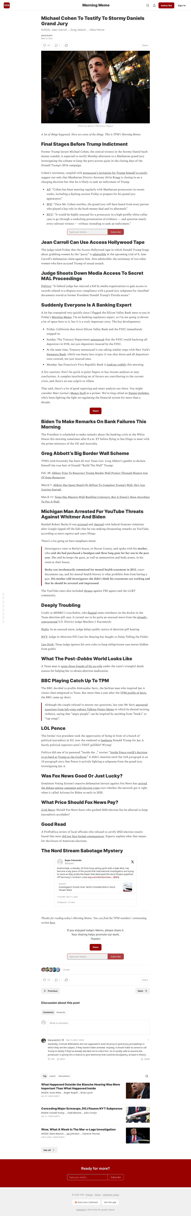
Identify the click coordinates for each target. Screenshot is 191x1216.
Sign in (182, 5)
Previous (52, 990)
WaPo (45, 629)
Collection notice (111, 1194)
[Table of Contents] (3, 608)
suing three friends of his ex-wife (81, 666)
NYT (50, 214)
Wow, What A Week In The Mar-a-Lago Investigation (78, 1129)
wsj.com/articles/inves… (100, 877)
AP (48, 189)
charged (99, 524)
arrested (82, 524)
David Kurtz (46, 35)
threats (88, 591)
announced (97, 339)
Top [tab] (44, 1076)
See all (47, 1150)
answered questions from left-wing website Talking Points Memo (96, 707)
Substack (80, 1209)
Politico (46, 286)
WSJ (49, 204)
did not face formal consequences (83, 836)
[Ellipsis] (148, 1039)
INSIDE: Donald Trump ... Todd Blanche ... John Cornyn (69, 1112)
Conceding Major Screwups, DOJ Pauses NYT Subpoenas (81, 1108)
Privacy (89, 1194)
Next (140, 990)
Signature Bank (56, 354)
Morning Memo (61, 317)
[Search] (148, 5)
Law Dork (47, 644)
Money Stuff (78, 393)
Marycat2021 (54, 1039)
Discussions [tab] (64, 1076)
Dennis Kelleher (138, 393)
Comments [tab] (48, 1012)
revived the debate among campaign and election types (94, 785)
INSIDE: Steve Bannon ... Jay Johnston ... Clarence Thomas (70, 1133)
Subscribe (166, 5)
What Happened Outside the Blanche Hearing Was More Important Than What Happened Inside (80, 1086)
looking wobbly (116, 365)
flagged (92, 613)
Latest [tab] (52, 1076)
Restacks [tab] (61, 1012)
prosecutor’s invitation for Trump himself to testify (115, 173)
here (52, 923)
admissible (99, 254)
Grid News (48, 810)
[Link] (37, 144)
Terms (98, 1194)
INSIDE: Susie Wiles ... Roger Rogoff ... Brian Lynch (67, 1092)
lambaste (106, 740)
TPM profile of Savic (133, 693)
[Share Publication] (154, 5)
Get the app (110, 1202)
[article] (95, 1092)
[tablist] (54, 1012)
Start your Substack (87, 1202)
